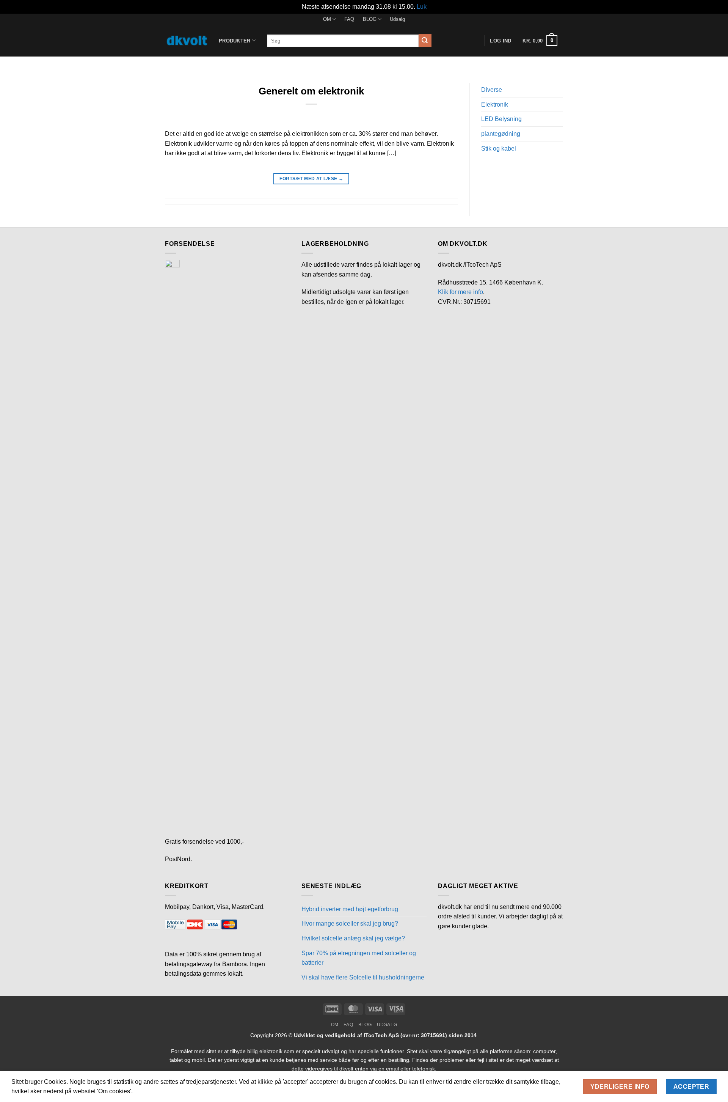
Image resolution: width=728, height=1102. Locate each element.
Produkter (234, 41)
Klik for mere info (460, 292)
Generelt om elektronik (311, 91)
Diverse (491, 89)
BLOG (370, 19)
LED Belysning (501, 119)
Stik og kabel (498, 148)
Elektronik (494, 104)
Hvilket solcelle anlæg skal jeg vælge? (353, 938)
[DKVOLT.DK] (186, 41)
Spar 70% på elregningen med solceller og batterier (358, 958)
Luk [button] (422, 6)
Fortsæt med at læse (311, 178)
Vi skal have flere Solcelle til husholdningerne (362, 977)
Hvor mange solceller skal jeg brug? (349, 923)
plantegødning (500, 133)
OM (327, 19)
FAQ (349, 19)
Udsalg (397, 19)
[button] (539, 40)
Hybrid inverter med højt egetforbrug (349, 909)
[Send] (425, 40)
